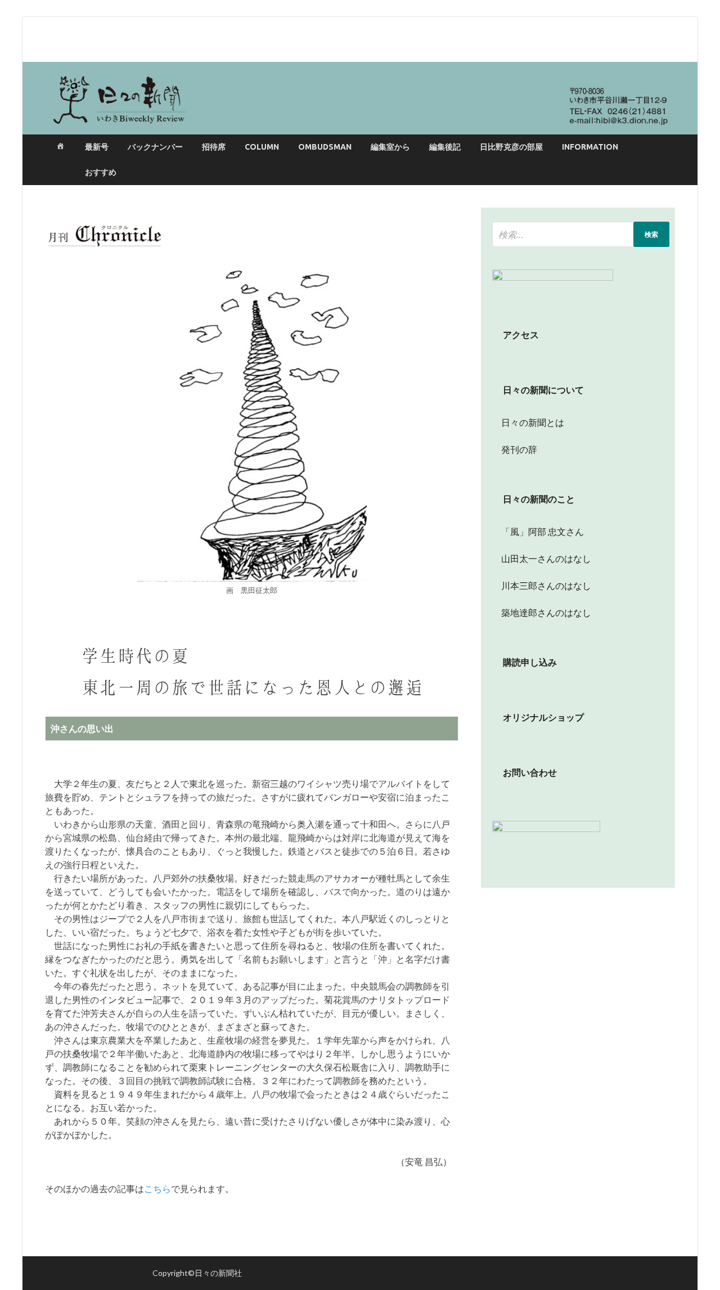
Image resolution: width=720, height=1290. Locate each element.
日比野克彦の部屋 (511, 146)
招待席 (214, 146)
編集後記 (445, 146)
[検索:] (580, 234)
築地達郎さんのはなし (541, 612)
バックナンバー (155, 146)
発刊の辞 (519, 449)
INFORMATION (590, 146)
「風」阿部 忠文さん (538, 531)
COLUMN (262, 146)
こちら (157, 1188)
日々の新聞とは (528, 422)
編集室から (390, 146)
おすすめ (100, 172)
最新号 (97, 146)
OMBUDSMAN (325, 146)
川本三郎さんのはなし (541, 585)
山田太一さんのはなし (541, 558)
